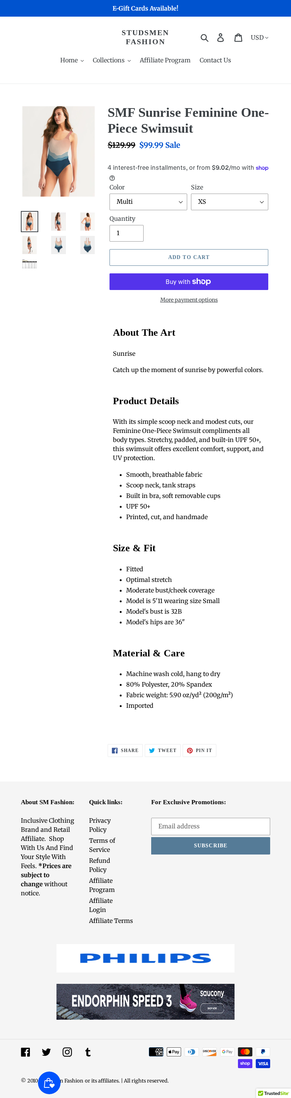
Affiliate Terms (111, 920)
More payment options (189, 299)
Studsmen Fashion (145, 37)
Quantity (122, 218)
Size (197, 187)
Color (117, 187)
